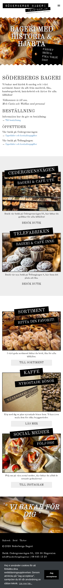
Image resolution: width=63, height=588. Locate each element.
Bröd (15, 541)
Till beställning (13, 120)
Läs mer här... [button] (25, 583)
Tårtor (23, 541)
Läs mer (31, 423)
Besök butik (31, 223)
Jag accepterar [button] (51, 575)
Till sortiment (31, 362)
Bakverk (6, 541)
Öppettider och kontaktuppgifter (21, 136)
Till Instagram (31, 485)
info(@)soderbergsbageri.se (15, 557)
